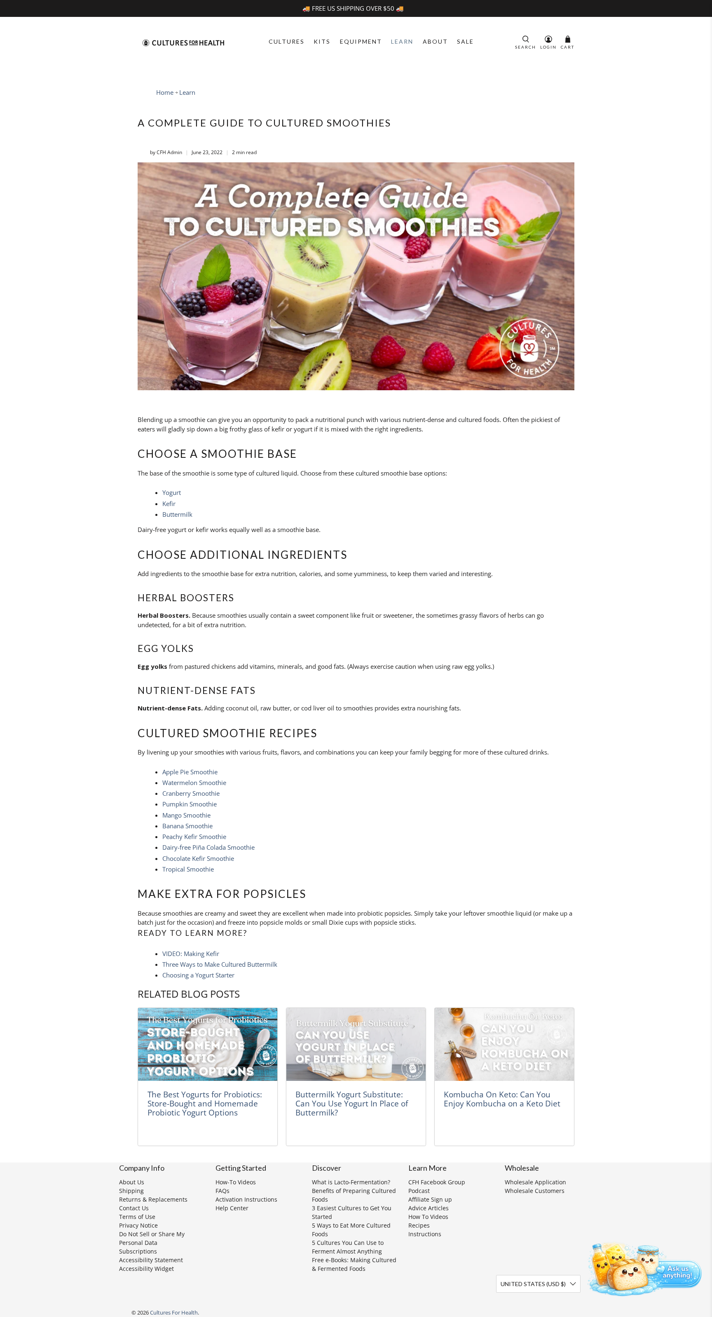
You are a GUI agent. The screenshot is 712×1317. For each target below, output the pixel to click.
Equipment (361, 41)
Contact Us (134, 1208)
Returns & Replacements (153, 1199)
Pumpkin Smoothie (189, 804)
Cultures (286, 41)
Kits (322, 41)
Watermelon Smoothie (194, 782)
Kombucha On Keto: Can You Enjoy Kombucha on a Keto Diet (502, 1099)
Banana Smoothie (187, 826)
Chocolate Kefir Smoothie (198, 858)
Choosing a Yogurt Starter (198, 975)
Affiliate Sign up (430, 1199)
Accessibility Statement (151, 1260)
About (435, 41)
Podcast (419, 1191)
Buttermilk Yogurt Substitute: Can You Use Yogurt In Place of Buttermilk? (351, 1103)
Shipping (131, 1191)
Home (164, 92)
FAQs (222, 1191)
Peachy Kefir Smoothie (194, 836)
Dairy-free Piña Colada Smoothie (208, 847)
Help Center (231, 1208)
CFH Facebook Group (436, 1182)
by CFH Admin (166, 152)
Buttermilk (177, 514)
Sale (465, 41)
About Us (131, 1182)
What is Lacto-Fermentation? (351, 1182)
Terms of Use (137, 1217)
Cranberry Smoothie (191, 793)
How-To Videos (235, 1182)
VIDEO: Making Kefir (190, 953)
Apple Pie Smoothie (190, 772)
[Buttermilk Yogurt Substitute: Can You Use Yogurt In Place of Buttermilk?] (356, 1044)
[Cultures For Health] (183, 43)
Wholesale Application (535, 1182)
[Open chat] (642, 1267)
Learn (402, 41)
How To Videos (428, 1217)
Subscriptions (138, 1251)
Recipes (419, 1225)
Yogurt (171, 492)
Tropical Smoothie (188, 869)
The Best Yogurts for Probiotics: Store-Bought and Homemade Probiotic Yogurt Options (205, 1103)
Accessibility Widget (146, 1268)
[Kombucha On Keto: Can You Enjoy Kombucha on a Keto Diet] (504, 1044)
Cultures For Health (174, 1312)
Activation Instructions (246, 1199)
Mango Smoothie (186, 815)
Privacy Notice (138, 1225)
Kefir (169, 503)
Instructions (424, 1234)
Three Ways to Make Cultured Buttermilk (219, 964)
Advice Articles (428, 1208)
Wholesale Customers (534, 1191)
